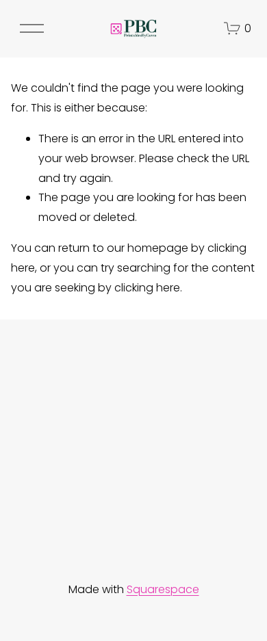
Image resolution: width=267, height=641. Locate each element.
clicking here (147, 288)
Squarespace (163, 589)
